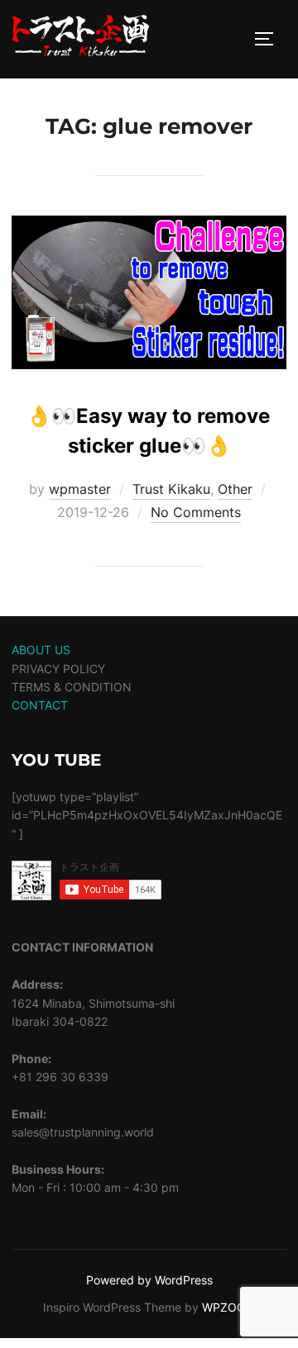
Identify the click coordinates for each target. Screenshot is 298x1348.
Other (235, 489)
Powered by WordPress (149, 1280)
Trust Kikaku (171, 489)
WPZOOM (229, 1307)
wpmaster (80, 489)
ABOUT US (41, 650)
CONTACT (40, 705)
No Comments (196, 512)
